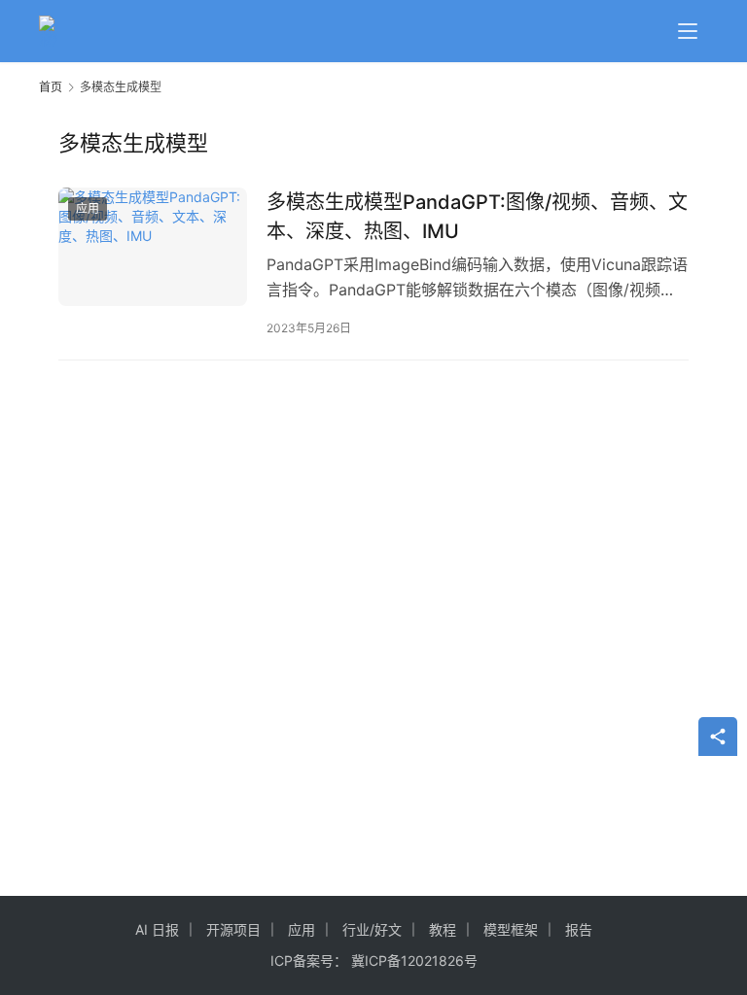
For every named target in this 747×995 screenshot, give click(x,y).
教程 (442, 929)
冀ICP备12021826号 (414, 960)
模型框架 (510, 929)
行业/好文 (372, 929)
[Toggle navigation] (687, 31)
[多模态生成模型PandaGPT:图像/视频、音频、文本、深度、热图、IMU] (152, 246)
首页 (50, 87)
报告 (578, 929)
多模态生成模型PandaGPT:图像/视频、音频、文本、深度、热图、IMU (477, 216)
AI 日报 (157, 929)
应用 (87, 208)
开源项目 (233, 929)
